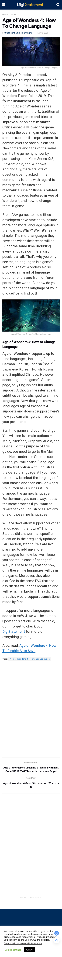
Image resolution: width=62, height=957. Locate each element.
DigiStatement (13, 632)
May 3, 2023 (43, 33)
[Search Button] (58, 5)
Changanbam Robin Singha (18, 33)
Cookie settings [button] (13, 949)
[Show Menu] (3, 5)
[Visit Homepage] (31, 5)
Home (4, 14)
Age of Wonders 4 (19, 659)
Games (13, 14)
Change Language (41, 659)
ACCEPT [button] (29, 950)
